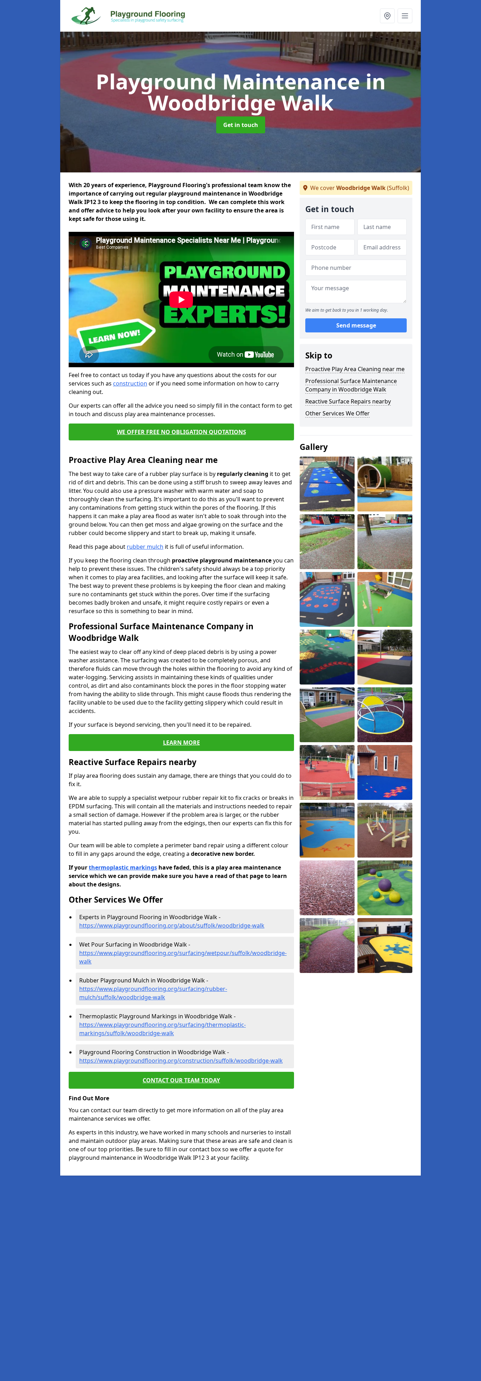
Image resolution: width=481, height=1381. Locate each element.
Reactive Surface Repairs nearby (348, 401)
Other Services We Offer (337, 413)
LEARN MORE (181, 742)
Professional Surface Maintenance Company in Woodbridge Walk (351, 385)
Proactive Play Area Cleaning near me (355, 369)
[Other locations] (387, 15)
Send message (356, 325)
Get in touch (240, 125)
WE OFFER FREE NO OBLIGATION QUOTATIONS (181, 432)
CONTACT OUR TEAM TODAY (181, 1080)
